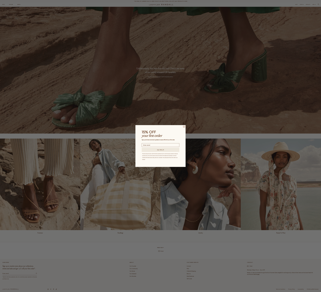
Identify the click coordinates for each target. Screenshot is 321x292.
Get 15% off (160, 150)
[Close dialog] (184, 127)
